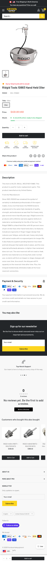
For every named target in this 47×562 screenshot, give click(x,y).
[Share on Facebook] (30, 155)
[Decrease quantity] (13, 127)
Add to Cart (11, 458)
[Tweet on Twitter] (39, 155)
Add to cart (23, 135)
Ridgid (4, 93)
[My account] (38, 10)
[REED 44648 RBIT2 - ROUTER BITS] (30, 433)
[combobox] (7, 551)
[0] (43, 10)
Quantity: (5, 127)
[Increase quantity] (24, 127)
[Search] (42, 16)
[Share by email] (43, 155)
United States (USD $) (22, 514)
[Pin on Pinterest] (35, 155)
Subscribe (23, 349)
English (5, 514)
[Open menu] (3, 10)
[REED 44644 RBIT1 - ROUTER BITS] (11, 433)
